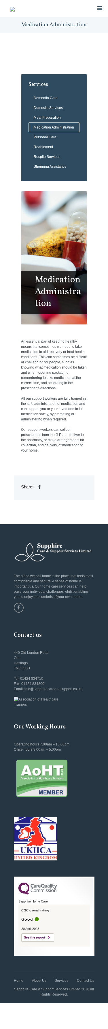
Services (61, 981)
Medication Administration (54, 127)
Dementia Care (46, 98)
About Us (39, 981)
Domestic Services (48, 108)
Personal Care (45, 137)
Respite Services (47, 157)
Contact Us (85, 981)
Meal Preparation (47, 118)
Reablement (43, 147)
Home (18, 981)
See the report (34, 937)
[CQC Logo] (37, 893)
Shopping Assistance (50, 167)
